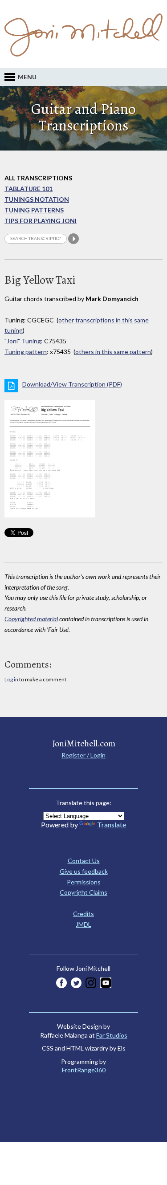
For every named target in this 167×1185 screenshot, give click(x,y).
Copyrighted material (31, 619)
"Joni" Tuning (22, 341)
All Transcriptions (38, 178)
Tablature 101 (28, 188)
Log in (11, 679)
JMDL (83, 924)
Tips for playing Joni (40, 220)
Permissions (84, 882)
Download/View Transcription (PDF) (72, 384)
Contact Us (84, 860)
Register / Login (83, 755)
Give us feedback (84, 871)
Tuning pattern (25, 351)
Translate (111, 824)
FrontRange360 (84, 1070)
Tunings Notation (36, 199)
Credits (83, 913)
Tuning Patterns (34, 210)
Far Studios (111, 1035)
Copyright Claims (83, 892)
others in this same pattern (113, 351)
